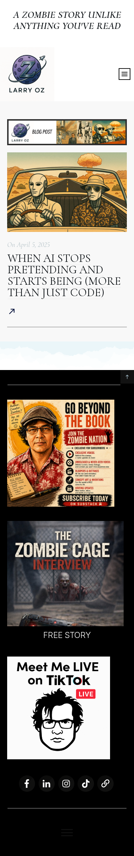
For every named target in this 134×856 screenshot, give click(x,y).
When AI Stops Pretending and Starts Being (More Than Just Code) (64, 275)
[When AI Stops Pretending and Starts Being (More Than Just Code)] (67, 192)
